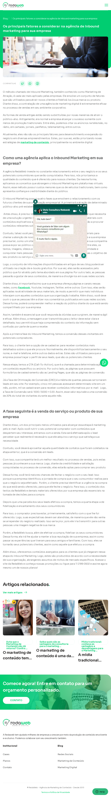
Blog (5, 18)
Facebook (24, 287)
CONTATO (16, 700)
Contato (7, 767)
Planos (6, 760)
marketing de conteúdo (35, 142)
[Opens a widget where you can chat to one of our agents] (100, 792)
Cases (6, 754)
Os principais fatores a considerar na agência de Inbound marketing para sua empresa (55, 18)
